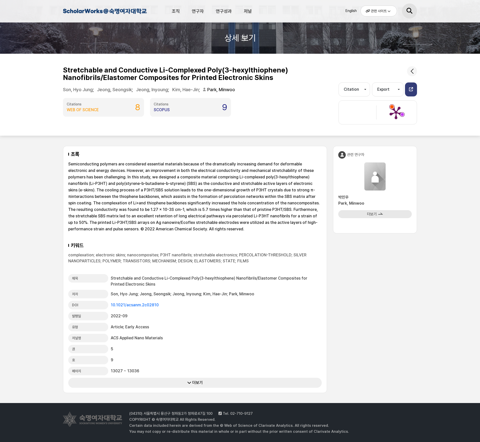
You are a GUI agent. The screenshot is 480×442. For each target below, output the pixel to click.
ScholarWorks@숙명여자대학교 (104, 11)
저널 (248, 11)
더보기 (197, 382)
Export (383, 89)
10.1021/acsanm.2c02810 (135, 305)
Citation (351, 89)
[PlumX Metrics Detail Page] (396, 112)
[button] (411, 89)
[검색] (409, 10)
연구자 (198, 11)
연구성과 (224, 11)
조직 (176, 11)
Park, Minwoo (221, 89)
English (351, 11)
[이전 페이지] (412, 71)
